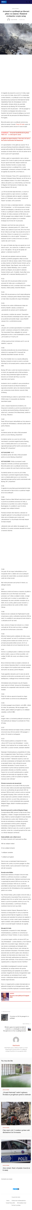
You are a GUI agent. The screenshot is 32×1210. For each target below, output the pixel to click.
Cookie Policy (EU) (10, 1203)
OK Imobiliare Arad (21, 1203)
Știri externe (15, 8)
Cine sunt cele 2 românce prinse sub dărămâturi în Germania (16, 1131)
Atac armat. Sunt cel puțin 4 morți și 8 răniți (16, 1169)
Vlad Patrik (14, 19)
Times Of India (20, 124)
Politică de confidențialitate (19, 1200)
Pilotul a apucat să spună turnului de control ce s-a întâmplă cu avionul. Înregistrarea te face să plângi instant (14, 1029)
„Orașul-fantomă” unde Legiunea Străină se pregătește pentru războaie (17, 1093)
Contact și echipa (16, 1205)
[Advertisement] (16, 74)
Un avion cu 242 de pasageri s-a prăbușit (19, 1017)
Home (7, 1200)
